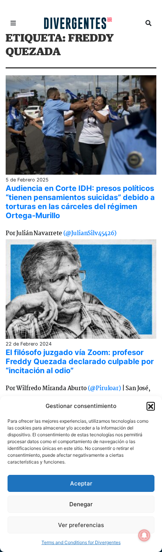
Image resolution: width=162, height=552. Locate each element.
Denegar (81, 504)
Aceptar (81, 483)
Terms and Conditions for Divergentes (81, 542)
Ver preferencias (81, 525)
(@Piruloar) (104, 388)
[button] (150, 406)
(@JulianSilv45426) (89, 233)
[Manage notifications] (144, 535)
